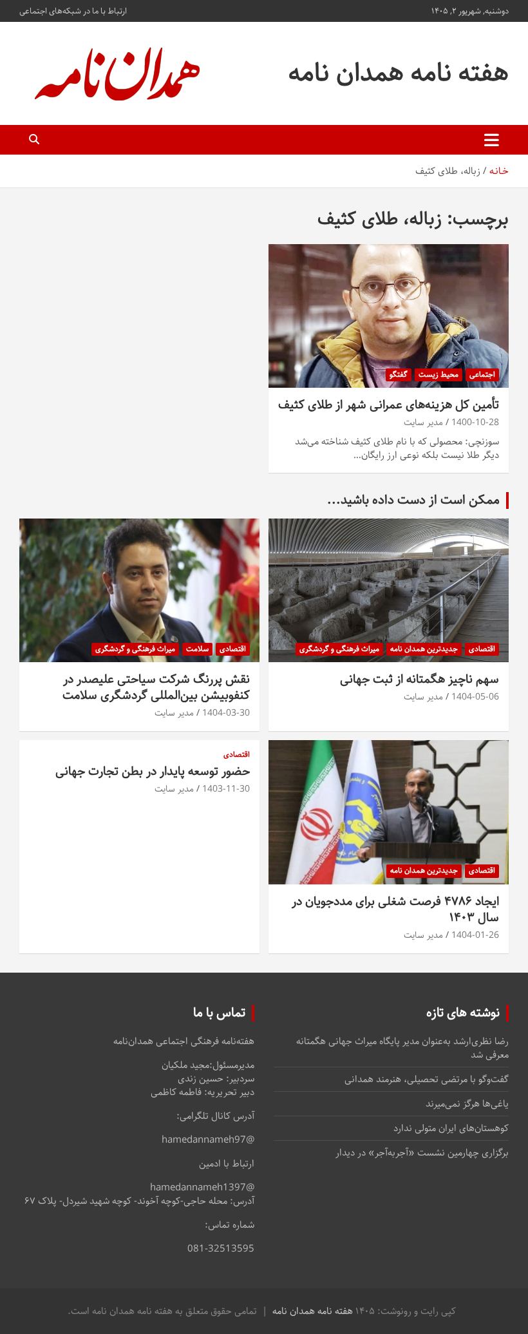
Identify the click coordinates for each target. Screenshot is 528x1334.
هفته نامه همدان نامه (398, 73)
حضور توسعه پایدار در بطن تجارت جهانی (152, 771)
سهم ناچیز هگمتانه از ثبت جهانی (419, 679)
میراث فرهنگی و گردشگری (339, 649)
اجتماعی (482, 374)
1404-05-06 (475, 697)
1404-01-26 (475, 935)
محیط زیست (438, 374)
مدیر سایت (423, 422)
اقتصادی (482, 649)
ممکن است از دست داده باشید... (413, 500)
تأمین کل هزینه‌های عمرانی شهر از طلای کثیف (388, 404)
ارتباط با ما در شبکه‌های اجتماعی (73, 11)
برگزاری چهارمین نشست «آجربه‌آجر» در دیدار (422, 1152)
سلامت (197, 649)
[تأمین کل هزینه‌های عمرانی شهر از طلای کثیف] (388, 315)
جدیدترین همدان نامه (424, 649)
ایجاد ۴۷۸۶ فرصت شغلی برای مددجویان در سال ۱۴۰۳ (395, 909)
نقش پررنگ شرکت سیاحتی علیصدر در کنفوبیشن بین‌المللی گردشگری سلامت (156, 687)
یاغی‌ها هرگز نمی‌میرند (467, 1103)
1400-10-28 (475, 422)
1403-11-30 (226, 789)
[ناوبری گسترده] (492, 140)
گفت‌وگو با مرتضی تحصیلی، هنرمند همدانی (426, 1079)
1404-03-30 (226, 713)
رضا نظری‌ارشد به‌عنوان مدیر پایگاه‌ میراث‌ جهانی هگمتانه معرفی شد (402, 1048)
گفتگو (399, 374)
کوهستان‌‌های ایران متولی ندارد (451, 1128)
